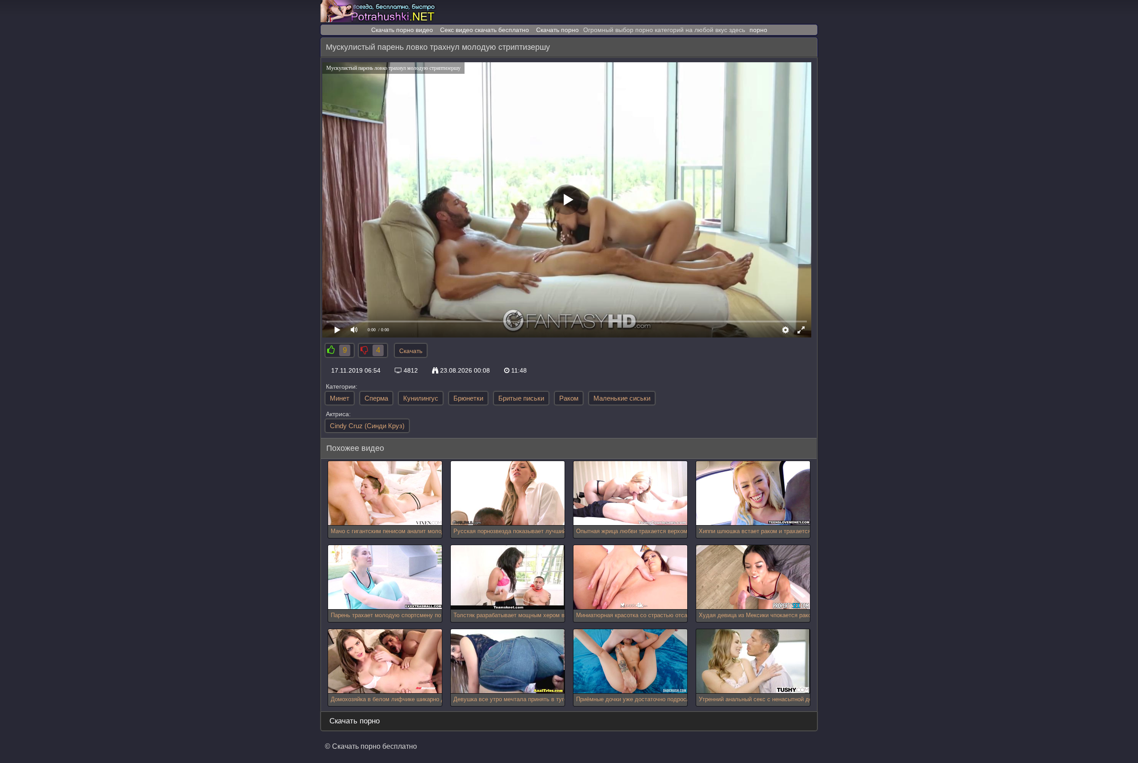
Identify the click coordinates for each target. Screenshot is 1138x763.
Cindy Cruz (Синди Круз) (367, 426)
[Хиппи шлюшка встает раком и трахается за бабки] (753, 493)
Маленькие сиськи (621, 398)
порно (758, 29)
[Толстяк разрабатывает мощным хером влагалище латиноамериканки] (508, 577)
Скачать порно (557, 29)
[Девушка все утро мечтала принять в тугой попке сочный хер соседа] (508, 661)
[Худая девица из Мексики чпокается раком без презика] (753, 577)
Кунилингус (420, 398)
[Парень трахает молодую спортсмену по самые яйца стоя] (385, 577)
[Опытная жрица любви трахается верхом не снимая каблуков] (630, 493)
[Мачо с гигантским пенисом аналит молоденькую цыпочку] (385, 493)
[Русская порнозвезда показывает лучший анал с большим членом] (508, 493)
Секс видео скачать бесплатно (484, 29)
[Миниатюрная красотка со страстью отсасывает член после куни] (630, 577)
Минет (339, 398)
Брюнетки (468, 398)
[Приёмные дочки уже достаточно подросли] (630, 661)
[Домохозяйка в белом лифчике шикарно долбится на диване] (385, 661)
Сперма (376, 398)
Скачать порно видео (402, 29)
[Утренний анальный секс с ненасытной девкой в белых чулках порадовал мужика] (753, 661)
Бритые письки (521, 398)
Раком (568, 398)
